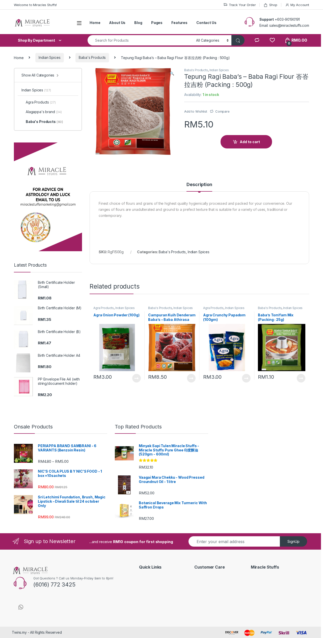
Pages (157, 22)
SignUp (293, 541)
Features (179, 22)
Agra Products (103, 308)
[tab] (199, 186)
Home (95, 22)
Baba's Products (92, 57)
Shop (273, 5)
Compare (222, 111)
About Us (117, 22)
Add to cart (250, 142)
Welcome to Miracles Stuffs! (35, 5)
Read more (136, 378)
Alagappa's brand (44, 112)
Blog (138, 22)
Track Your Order (242, 5)
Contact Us (206, 22)
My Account (299, 5)
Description (199, 184)
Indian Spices (49, 57)
